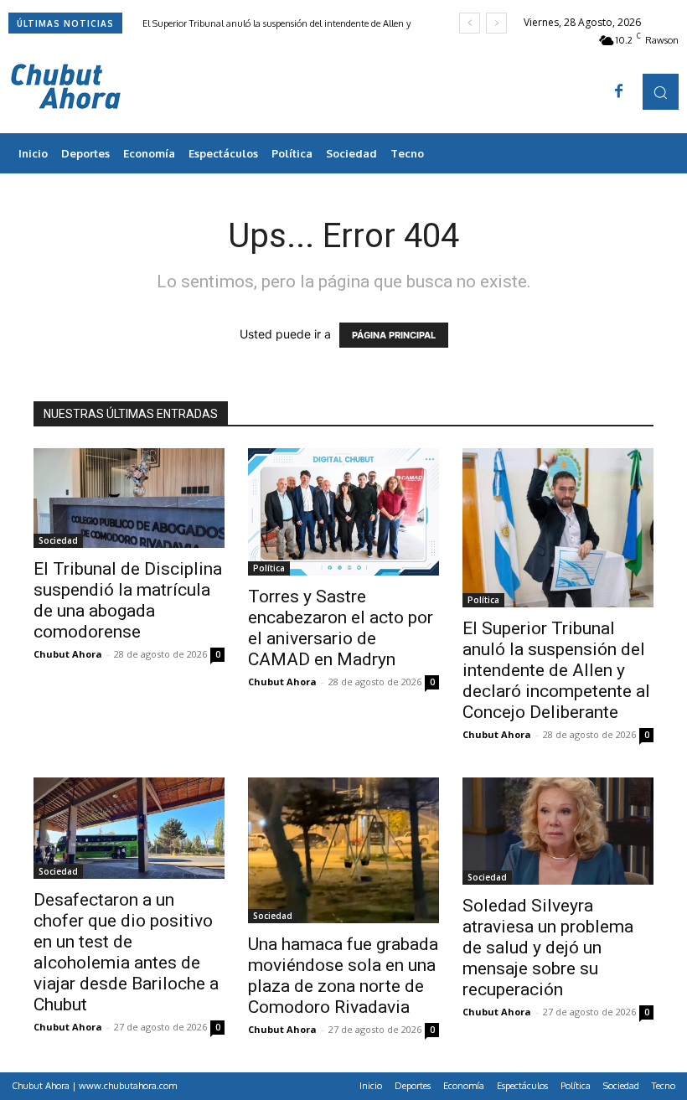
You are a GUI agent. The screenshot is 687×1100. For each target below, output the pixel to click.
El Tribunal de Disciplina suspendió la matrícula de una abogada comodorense (128, 600)
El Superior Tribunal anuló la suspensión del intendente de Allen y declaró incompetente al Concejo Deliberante (556, 670)
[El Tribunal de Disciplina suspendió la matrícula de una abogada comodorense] (129, 498)
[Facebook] (619, 92)
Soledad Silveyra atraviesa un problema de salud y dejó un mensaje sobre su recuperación (547, 947)
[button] (661, 92)
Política (269, 568)
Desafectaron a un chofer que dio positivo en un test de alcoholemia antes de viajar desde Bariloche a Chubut (126, 952)
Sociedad (58, 540)
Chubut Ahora (68, 654)
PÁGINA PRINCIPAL (394, 335)
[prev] (469, 23)
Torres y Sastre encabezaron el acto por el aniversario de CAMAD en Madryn (340, 627)
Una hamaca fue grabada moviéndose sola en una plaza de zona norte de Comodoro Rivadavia (343, 975)
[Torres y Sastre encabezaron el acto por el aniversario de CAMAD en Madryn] (343, 512)
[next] (496, 23)
